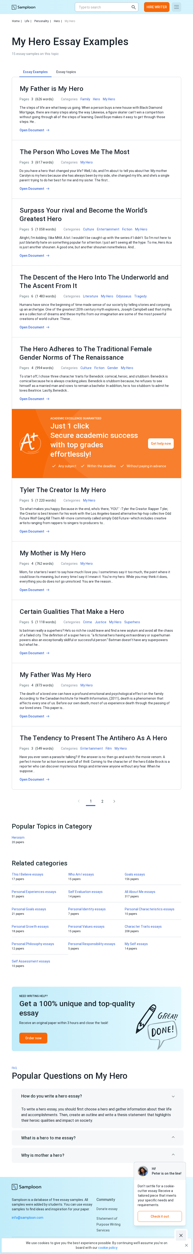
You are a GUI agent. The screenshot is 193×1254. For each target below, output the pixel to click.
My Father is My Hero (51, 89)
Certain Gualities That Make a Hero (72, 611)
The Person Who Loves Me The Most (74, 152)
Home (17, 21)
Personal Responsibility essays (91, 944)
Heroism (18, 837)
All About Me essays (140, 892)
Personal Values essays (86, 926)
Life (28, 21)
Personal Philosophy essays (33, 944)
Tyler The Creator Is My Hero (63, 490)
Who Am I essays (81, 874)
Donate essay (106, 1209)
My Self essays (136, 944)
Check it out (160, 1216)
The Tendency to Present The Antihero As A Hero (93, 738)
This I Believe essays (27, 874)
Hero (58, 21)
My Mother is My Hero (53, 553)
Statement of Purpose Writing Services (108, 1224)
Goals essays (135, 874)
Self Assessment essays (31, 961)
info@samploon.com (27, 1217)
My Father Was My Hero (55, 675)
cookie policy (107, 1248)
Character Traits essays (143, 926)
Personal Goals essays (29, 909)
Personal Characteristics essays (149, 909)
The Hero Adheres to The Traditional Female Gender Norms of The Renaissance (86, 353)
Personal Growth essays (30, 926)
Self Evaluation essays (85, 892)
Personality (42, 21)
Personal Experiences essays (34, 892)
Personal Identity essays (87, 909)
